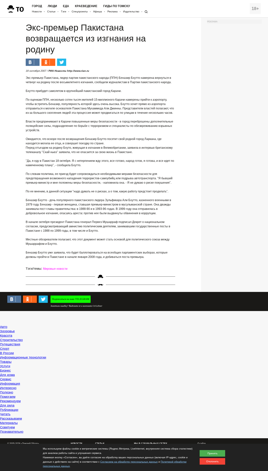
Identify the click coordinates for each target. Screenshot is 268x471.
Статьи (51, 11)
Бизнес (5, 370)
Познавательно (11, 432)
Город (37, 6)
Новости (37, 11)
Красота (6, 335)
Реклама (112, 11)
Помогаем (7, 397)
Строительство (11, 340)
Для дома (7, 375)
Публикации (9, 410)
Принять (212, 453)
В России (7, 353)
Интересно (8, 388)
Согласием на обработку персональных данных (129, 461)
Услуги (5, 366)
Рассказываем (11, 418)
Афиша (97, 11)
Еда (66, 6)
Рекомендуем (10, 401)
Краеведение (86, 6)
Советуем (7, 427)
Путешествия (10, 344)
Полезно (6, 392)
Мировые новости (55, 268)
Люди (52, 6)
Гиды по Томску (116, 6)
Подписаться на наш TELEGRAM (70, 299)
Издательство (131, 11)
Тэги (63, 11)
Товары (5, 362)
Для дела (7, 405)
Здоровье (7, 331)
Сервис (5, 379)
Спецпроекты (80, 11)
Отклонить (212, 461)
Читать (5, 414)
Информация (10, 383)
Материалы (9, 423)
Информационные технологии (23, 357)
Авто (3, 327)
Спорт (4, 349)
